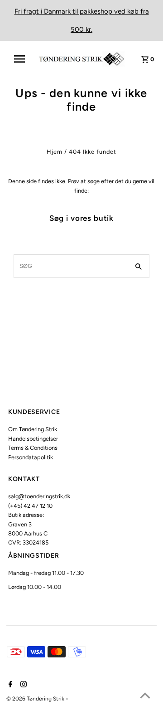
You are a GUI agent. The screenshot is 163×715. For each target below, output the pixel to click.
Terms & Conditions (33, 447)
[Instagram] (22, 685)
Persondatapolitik (30, 457)
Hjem (54, 151)
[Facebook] (9, 685)
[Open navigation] (22, 59)
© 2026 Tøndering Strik (36, 699)
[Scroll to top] (145, 697)
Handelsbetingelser (33, 438)
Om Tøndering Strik (32, 429)
